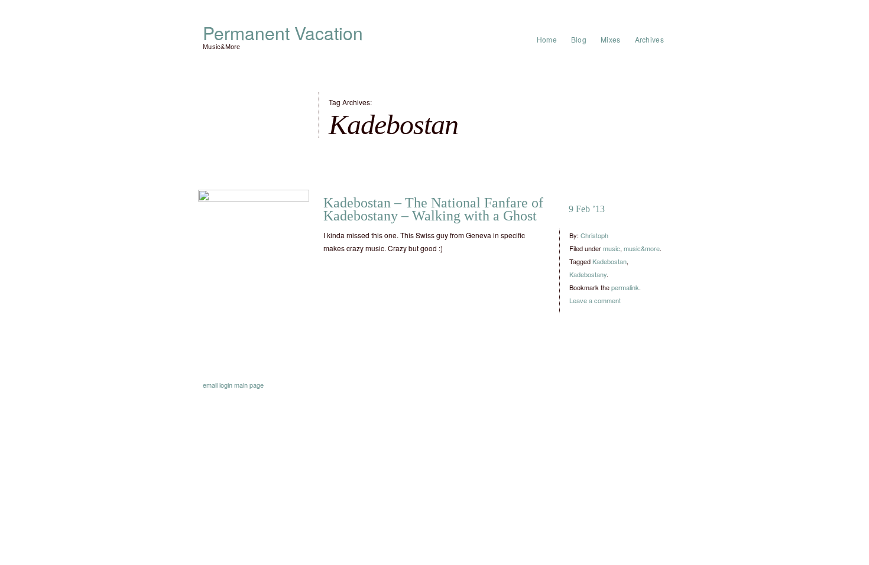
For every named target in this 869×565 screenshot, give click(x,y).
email (210, 384)
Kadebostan (609, 261)
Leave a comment (595, 300)
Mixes (611, 39)
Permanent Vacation (283, 33)
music (611, 248)
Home (547, 39)
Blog (578, 39)
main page (249, 384)
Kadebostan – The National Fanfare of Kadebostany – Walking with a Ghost (433, 209)
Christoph (594, 235)
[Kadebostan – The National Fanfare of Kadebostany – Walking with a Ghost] (253, 245)
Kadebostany (588, 274)
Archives (649, 39)
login (225, 384)
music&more (642, 248)
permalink (625, 287)
